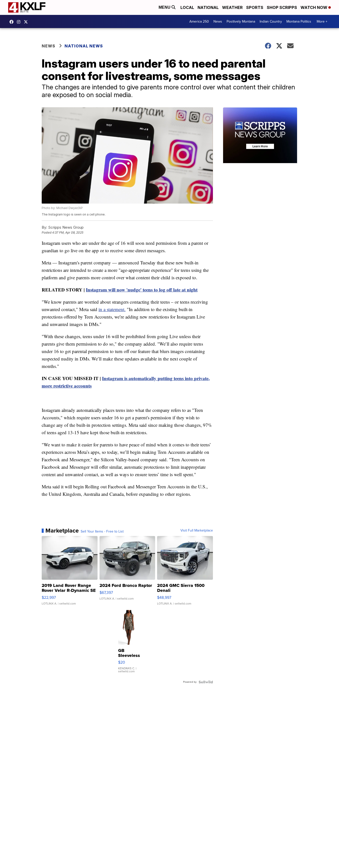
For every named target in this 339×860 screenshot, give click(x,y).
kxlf (27, 22)
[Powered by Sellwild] (206, 682)
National (208, 7)
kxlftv (20, 22)
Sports (254, 7)
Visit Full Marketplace (196, 530)
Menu (165, 7)
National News (84, 45)
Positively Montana (241, 21)
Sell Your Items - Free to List (102, 531)
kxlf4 (12, 22)
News (217, 21)
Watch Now (314, 7)
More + (322, 21)
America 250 (199, 21)
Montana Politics (298, 21)
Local (187, 7)
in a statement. (112, 309)
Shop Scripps (282, 7)
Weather (232, 7)
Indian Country (271, 21)
